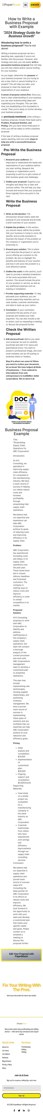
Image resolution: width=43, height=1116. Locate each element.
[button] (25, 5)
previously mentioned (15, 116)
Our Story (5, 1050)
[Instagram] (29, 1110)
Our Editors (6, 1054)
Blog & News (6, 1061)
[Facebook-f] (14, 1110)
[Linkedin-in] (24, 1110)
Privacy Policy (7, 1065)
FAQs (4, 1068)
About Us (5, 1047)
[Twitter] (19, 1110)
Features (5, 1057)
